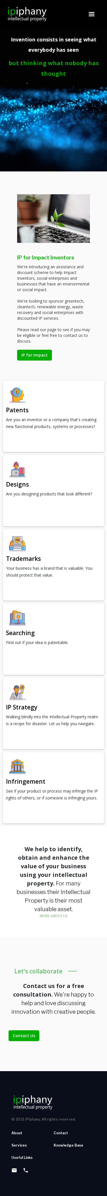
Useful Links (22, 1157)
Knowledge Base (68, 1145)
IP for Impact (34, 355)
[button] (91, 14)
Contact (61, 1133)
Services (19, 1145)
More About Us (54, 916)
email (14, 1170)
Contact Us (24, 1035)
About (16, 1133)
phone (26, 1170)
